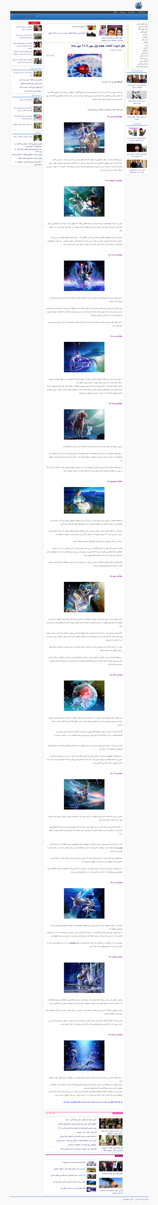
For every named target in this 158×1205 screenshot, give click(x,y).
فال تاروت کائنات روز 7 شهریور (86, 1132)
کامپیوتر (145, 50)
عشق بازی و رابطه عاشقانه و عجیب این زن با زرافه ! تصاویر (66, 33)
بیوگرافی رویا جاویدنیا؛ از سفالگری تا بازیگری (82, 1145)
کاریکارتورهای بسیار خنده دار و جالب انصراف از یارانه (136, 139)
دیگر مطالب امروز (50, 1113)
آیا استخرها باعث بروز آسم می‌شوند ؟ (73, 1162)
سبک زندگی (144, 56)
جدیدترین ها (131, 12)
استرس (109, 756)
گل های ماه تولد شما (78, 26)
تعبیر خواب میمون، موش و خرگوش (22, 124)
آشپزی (146, 48)
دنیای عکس (144, 32)
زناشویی (145, 37)
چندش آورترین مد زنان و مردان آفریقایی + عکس (136, 86)
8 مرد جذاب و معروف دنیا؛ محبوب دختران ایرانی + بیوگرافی (112, 1132)
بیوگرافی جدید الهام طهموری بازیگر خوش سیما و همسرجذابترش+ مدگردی (22, 45)
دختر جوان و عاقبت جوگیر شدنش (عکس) (137, 118)
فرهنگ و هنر (144, 61)
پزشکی (145, 42)
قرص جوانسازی (128, 1199)
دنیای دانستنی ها (142, 66)
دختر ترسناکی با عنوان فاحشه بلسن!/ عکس (137, 102)
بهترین (120, 847)
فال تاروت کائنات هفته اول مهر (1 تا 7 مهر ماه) (98, 46)
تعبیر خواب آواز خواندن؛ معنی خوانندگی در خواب (80, 1120)
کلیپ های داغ (143, 29)
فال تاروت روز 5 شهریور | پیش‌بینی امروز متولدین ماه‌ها (78, 1149)
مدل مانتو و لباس (142, 24)
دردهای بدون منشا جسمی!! (33, 91)
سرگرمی (145, 34)
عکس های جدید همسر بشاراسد (112, 1173)
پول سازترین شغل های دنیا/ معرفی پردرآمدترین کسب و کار (77, 1128)
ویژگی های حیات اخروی (25, 100)
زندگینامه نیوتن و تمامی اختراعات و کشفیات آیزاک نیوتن (78, 1136)
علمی (146, 45)
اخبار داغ (145, 40)
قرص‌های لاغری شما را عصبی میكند (30, 87)
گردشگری (144, 53)
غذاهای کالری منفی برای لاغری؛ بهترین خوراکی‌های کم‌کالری (77, 1124)
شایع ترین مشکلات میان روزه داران (30, 80)
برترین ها (122, 12)
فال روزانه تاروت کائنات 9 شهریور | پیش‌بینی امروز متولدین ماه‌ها (112, 1149)
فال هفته (119, 81)
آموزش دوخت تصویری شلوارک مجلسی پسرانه (27, 154)
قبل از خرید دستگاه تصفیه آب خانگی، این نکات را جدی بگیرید (76, 1140)
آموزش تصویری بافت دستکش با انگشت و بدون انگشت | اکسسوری (28, 145)
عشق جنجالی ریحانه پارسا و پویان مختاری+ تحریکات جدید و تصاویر (112, 39)
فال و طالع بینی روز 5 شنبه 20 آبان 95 (73, 1188)
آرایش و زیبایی (143, 26)
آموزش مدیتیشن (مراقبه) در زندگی (22, 137)
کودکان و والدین (143, 64)
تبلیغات (115, 12)
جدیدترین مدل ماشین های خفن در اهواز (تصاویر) (69, 1169)
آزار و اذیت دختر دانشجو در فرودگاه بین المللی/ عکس (68, 1175)
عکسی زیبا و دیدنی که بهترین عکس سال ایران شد (69, 1182)
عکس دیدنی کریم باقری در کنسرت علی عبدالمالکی (137, 171)
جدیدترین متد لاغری (141, 1199)
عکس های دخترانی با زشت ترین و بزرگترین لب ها (137, 155)
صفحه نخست (142, 12)
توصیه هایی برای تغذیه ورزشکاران (31, 83)
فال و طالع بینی (113, 50)
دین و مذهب (144, 58)
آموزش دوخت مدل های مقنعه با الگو (30, 158)
